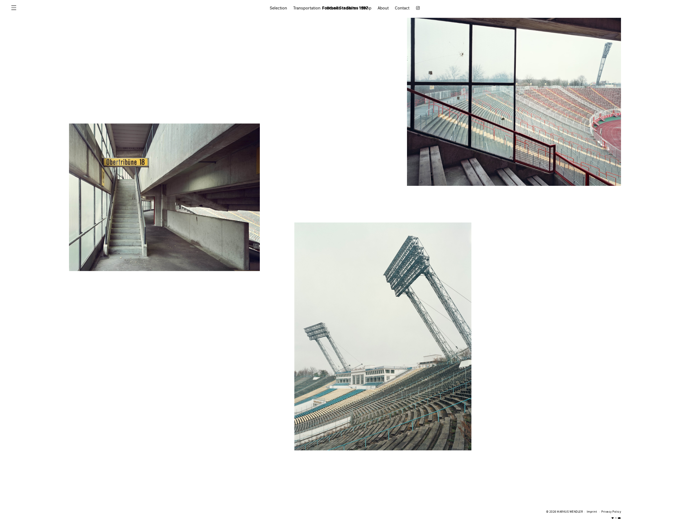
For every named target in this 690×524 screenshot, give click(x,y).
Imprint (592, 512)
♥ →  (616, 518)
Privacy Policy (611, 512)
